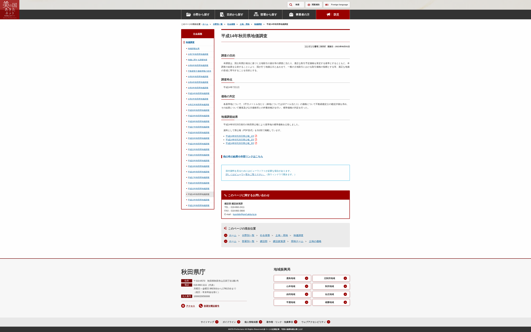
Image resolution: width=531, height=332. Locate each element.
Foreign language (339, 4)
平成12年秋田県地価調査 (198, 205)
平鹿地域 (290, 302)
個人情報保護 (251, 322)
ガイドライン (229, 322)
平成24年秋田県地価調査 (198, 93)
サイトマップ (207, 322)
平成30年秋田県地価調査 (198, 110)
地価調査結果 (194, 48)
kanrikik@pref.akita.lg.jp (245, 214)
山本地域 (290, 286)
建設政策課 (279, 241)
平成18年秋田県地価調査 (198, 172)
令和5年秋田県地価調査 (198, 76)
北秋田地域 (329, 278)
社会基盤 (231, 24)
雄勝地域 (329, 302)
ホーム (205, 24)
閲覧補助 (316, 4)
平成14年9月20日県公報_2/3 (240, 140)
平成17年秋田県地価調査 (198, 177)
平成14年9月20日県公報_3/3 (240, 143)
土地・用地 (244, 24)
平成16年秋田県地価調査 (198, 183)
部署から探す (269, 14)
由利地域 (290, 294)
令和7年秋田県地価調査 (198, 54)
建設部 (263, 241)
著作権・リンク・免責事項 (279, 322)
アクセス (190, 306)
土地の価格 (315, 241)
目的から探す (235, 14)
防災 (336, 14)
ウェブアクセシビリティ (313, 322)
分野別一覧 (218, 24)
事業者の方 (303, 14)
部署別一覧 (248, 241)
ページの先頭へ (523, 326)
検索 (297, 4)
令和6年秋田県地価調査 (198, 65)
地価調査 (258, 24)
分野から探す (201, 14)
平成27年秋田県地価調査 (198, 127)
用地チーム (297, 241)
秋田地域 (329, 286)
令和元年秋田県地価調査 (198, 104)
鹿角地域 (290, 278)
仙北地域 (329, 294)
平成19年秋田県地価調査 (198, 166)
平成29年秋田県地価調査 (198, 116)
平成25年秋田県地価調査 (198, 138)
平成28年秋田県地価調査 (198, 121)
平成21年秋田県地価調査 (198, 155)
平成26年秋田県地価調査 (198, 133)
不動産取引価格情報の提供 (199, 71)
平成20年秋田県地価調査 (198, 161)
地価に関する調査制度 (197, 60)
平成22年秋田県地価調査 (198, 149)
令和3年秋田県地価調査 (198, 88)
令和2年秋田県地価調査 (198, 99)
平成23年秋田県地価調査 (198, 144)
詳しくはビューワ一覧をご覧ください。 (246, 174)
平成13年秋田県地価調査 (198, 200)
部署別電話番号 (211, 306)
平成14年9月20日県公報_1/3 (240, 136)
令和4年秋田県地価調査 (198, 82)
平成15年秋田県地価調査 (198, 189)
